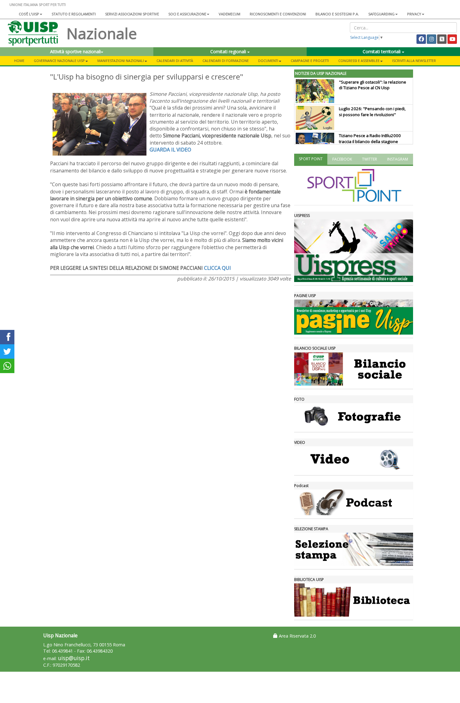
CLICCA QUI (217, 267)
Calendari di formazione (225, 60)
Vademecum (229, 14)
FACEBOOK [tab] (342, 159)
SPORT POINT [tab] (311, 159)
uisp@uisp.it (74, 658)
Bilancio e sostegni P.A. (337, 14)
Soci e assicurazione (187, 14)
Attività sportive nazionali (75, 51)
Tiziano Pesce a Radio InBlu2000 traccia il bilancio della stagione (370, 138)
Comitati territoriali (382, 51)
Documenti (268, 60)
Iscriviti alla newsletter (414, 60)
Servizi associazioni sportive (132, 14)
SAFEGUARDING (381, 14)
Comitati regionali (228, 51)
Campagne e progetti (310, 60)
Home (19, 60)
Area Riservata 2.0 (297, 636)
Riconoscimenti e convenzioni (278, 14)
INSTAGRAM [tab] (397, 159)
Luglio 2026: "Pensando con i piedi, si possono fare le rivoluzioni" (372, 111)
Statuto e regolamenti (74, 14)
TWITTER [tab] (369, 159)
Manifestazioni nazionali (120, 60)
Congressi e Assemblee (359, 60)
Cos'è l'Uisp (29, 14)
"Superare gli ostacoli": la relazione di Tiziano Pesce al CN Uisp (372, 85)
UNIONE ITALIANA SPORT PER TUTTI (37, 4)
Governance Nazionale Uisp (59, 60)
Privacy (414, 14)
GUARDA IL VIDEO (170, 149)
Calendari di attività (174, 60)
